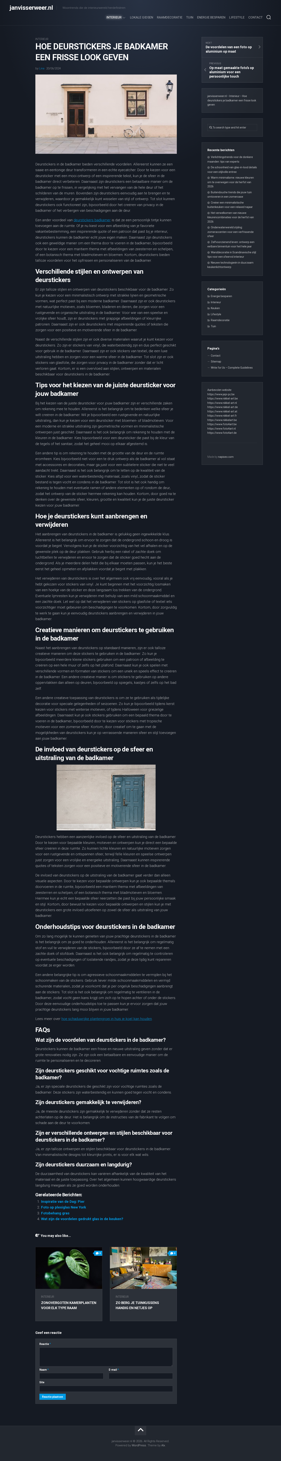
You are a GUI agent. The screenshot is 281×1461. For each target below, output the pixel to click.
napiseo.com (226, 456)
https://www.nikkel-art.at (222, 411)
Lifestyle (236, 17)
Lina (41, 68)
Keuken (215, 308)
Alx (163, 1445)
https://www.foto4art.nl (221, 428)
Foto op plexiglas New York (63, 1207)
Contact (255, 17)
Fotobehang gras (55, 1213)
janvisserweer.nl (31, 7)
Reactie (45, 1344)
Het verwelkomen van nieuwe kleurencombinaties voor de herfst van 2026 (230, 217)
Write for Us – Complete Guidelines (232, 367)
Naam (44, 1369)
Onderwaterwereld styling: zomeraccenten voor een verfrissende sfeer (230, 232)
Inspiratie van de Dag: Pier (62, 1201)
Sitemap (216, 361)
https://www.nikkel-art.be (222, 398)
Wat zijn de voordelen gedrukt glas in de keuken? (82, 1219)
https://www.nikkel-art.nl (222, 402)
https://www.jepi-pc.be (221, 394)
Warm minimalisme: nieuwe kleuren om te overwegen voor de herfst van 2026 (230, 182)
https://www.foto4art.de (222, 432)
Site (41, 1382)
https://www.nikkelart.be (222, 420)
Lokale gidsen (141, 17)
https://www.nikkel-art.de (222, 407)
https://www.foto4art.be (222, 424)
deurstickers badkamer (92, 220)
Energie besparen (211, 17)
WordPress (139, 1445)
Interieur (114, 17)
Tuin (189, 17)
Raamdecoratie (169, 17)
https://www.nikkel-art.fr (222, 415)
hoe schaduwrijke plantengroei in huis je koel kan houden (106, 1019)
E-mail (114, 1369)
